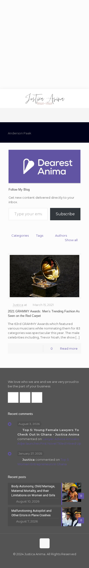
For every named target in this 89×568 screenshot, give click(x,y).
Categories (20, 235)
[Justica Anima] (44, 98)
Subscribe (65, 214)
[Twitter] (41, 561)
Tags (39, 235)
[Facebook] (35, 561)
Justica (18, 305)
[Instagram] (54, 561)
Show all (71, 240)
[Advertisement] (44, 44)
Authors (61, 235)
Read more (69, 348)
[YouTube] (47, 561)
